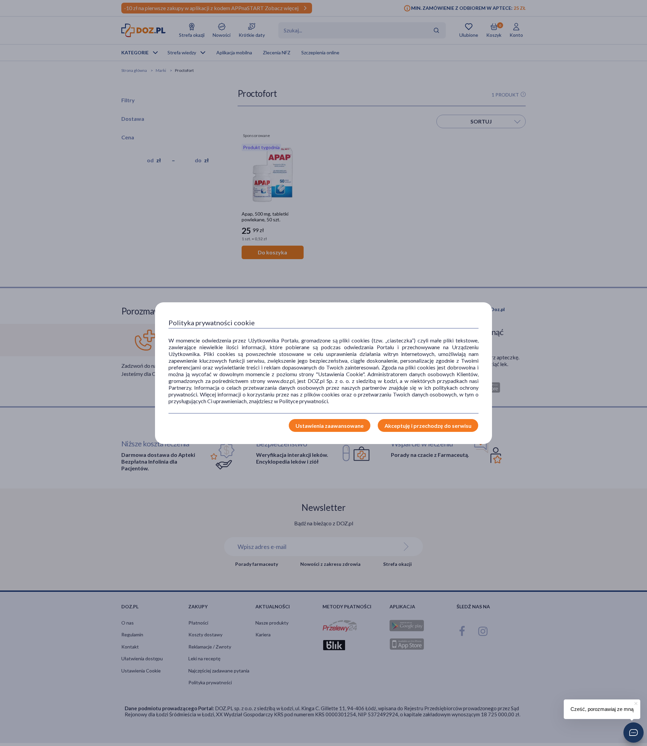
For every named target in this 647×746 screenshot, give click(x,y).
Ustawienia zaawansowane (330, 425)
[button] (633, 732)
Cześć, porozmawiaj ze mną (602, 709)
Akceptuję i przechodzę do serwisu (427, 425)
